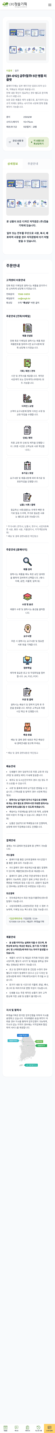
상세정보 (12, 163)
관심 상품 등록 (18, 142)
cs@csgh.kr (24, 298)
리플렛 (9, 70)
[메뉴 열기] (50, 5)
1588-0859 (24, 294)
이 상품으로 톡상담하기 (39, 142)
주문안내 (33, 163)
